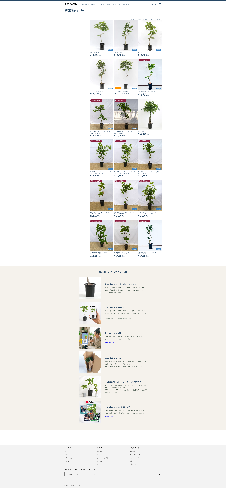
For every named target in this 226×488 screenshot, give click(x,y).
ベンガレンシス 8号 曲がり (121, 53)
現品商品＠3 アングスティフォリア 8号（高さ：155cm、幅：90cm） (124, 172)
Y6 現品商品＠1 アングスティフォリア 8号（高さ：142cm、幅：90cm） (149, 212)
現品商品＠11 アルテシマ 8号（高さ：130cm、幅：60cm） (100, 212)
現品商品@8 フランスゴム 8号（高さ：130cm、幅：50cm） (148, 253)
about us (67, 451)
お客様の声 (67, 454)
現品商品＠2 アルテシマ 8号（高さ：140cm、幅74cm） (148, 92)
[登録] (94, 474)
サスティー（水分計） (103, 458)
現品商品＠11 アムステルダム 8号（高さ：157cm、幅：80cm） (125, 132)
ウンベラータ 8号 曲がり (96, 53)
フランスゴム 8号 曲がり (96, 91)
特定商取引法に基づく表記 (137, 454)
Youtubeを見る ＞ (110, 416)
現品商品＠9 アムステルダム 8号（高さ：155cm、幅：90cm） (149, 172)
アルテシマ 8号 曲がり (144, 53)
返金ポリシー (133, 464)
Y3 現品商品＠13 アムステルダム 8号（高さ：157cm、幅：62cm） (125, 253)
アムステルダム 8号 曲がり (121, 91)
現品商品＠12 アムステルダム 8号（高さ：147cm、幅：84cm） (101, 132)
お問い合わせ (68, 458)
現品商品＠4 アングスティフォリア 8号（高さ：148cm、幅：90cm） (100, 172)
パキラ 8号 (141, 131)
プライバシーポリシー (136, 458)
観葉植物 (99, 451)
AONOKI (71, 485)
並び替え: (133, 19)
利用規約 (132, 451)
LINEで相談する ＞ (110, 342)
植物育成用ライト (102, 461)
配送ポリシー (133, 461)
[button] (85, 4)
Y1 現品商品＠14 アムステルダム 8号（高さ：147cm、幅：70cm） (101, 253)
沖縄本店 (67, 461)
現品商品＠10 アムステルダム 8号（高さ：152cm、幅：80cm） (125, 212)
